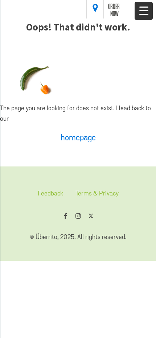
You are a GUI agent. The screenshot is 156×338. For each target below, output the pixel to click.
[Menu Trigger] (144, 11)
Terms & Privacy (97, 193)
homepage (78, 138)
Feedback (50, 193)
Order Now (114, 10)
